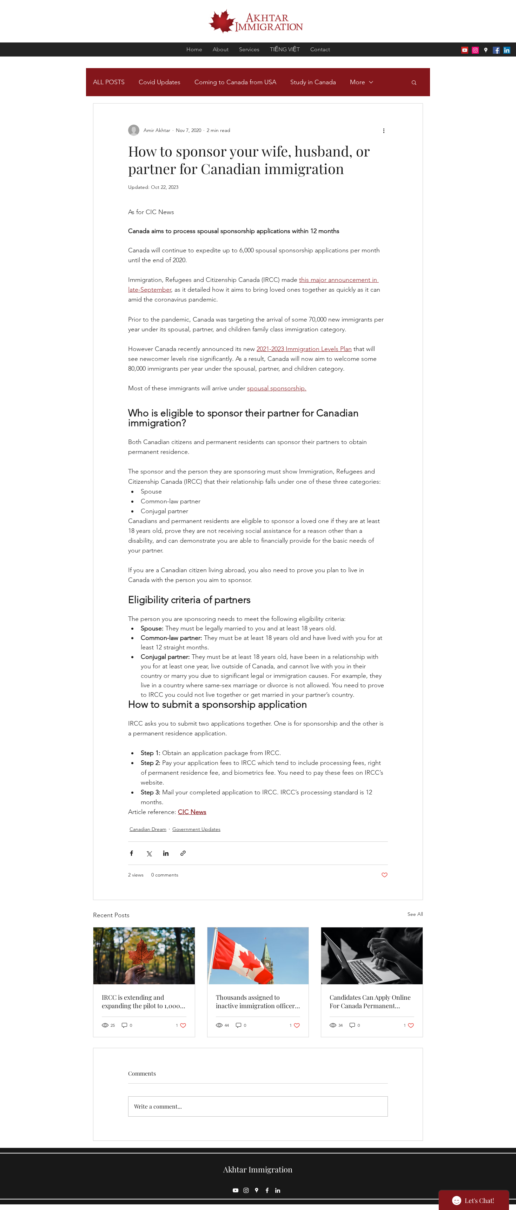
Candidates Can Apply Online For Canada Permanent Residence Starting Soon (370, 1001)
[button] (414, 82)
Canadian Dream (148, 829)
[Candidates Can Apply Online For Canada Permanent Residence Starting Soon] (372, 955)
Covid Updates (159, 82)
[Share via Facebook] (131, 853)
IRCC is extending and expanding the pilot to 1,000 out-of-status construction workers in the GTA (141, 1001)
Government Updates (196, 829)
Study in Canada (313, 82)
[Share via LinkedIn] (166, 853)
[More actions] (383, 130)
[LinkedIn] (506, 50)
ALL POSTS (109, 82)
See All (415, 914)
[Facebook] (496, 50)
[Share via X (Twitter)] (148, 853)
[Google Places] (485, 50)
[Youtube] (464, 50)
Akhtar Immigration (257, 1169)
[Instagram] (475, 50)
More (357, 82)
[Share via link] (183, 853)
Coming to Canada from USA (235, 82)
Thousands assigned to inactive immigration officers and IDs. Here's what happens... (257, 1001)
